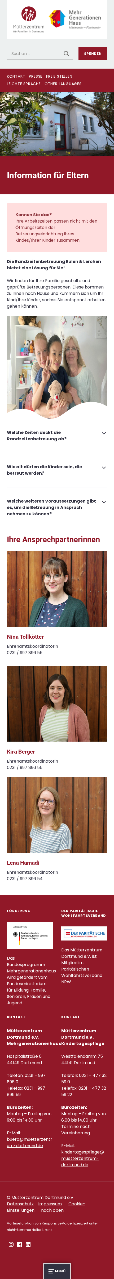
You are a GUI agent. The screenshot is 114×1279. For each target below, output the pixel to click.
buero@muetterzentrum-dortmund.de (29, 1142)
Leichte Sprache (24, 83)
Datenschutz (20, 1204)
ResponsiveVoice (57, 1223)
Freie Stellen (59, 76)
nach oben (52, 1210)
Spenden (93, 53)
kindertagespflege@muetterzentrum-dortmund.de (82, 1158)
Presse (35, 76)
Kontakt (16, 76)
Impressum (50, 1204)
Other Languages (63, 83)
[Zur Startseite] (57, 19)
